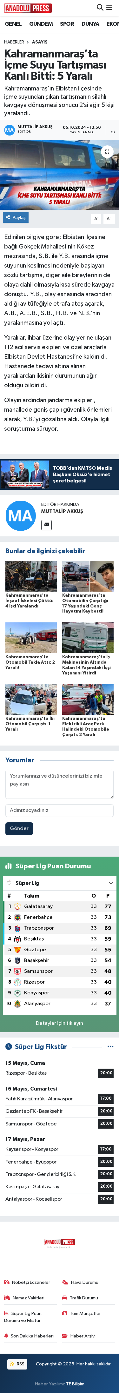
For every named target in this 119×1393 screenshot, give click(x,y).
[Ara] (100, 8)
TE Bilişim (75, 1384)
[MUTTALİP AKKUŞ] (20, 515)
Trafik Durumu (84, 1298)
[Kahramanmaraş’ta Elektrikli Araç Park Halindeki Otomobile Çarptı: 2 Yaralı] (88, 699)
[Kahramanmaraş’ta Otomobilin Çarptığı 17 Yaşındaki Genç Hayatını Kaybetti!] (88, 576)
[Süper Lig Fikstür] (111, 1047)
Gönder (19, 828)
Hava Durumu (84, 1282)
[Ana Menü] (109, 8)
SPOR (67, 24)
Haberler (14, 42)
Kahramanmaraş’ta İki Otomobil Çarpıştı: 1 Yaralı (30, 724)
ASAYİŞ (40, 42)
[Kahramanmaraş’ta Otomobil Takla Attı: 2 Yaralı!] (31, 637)
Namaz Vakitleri (28, 1298)
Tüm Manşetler (85, 1313)
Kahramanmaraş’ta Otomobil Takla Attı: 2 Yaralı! (30, 662)
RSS (20, 1364)
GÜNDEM (41, 24)
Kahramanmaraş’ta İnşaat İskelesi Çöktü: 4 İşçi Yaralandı (29, 600)
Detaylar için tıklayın (59, 1023)
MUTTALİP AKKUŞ (62, 511)
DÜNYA (90, 24)
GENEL (13, 24)
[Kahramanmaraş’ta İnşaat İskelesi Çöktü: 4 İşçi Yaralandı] (31, 576)
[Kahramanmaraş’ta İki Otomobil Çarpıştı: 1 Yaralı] (31, 699)
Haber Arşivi (83, 1336)
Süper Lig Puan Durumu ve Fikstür (23, 1317)
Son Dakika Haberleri (32, 1336)
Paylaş (19, 217)
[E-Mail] (46, 525)
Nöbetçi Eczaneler (31, 1282)
